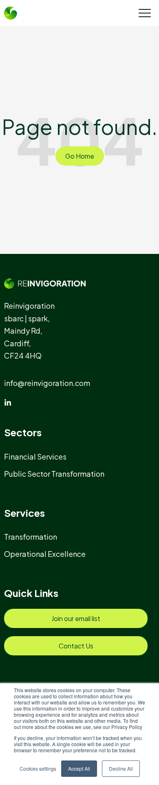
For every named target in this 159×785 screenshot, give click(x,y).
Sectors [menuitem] (23, 432)
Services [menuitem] (24, 513)
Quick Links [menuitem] (31, 593)
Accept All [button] (79, 768)
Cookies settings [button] (38, 768)
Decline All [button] (121, 768)
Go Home (79, 156)
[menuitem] (38, 456)
